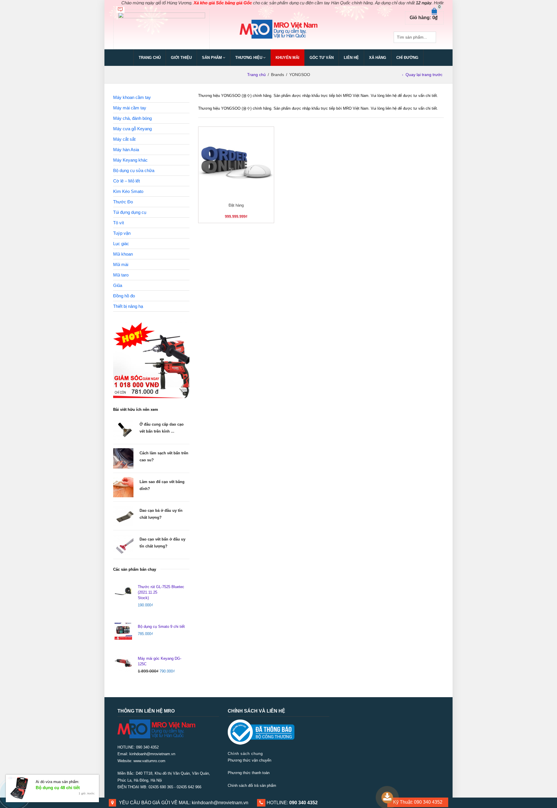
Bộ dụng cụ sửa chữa (133, 170)
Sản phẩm (212, 57)
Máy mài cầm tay (129, 107)
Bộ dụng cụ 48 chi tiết (58, 787)
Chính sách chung (245, 753)
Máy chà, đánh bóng (132, 118)
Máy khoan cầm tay (132, 97)
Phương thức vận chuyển (249, 760)
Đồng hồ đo (124, 295)
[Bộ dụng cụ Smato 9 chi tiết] (123, 631)
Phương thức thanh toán (249, 773)
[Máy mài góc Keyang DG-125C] (123, 663)
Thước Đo (123, 201)
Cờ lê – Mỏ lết (126, 180)
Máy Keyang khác (130, 160)
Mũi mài (120, 264)
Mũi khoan (123, 254)
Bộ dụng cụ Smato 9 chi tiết (161, 626)
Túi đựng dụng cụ (129, 212)
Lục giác (121, 243)
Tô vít (118, 222)
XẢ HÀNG (377, 57)
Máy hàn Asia (126, 149)
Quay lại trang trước (424, 74)
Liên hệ (351, 57)
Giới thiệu (181, 57)
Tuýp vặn (122, 233)
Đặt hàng (236, 205)
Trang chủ (150, 57)
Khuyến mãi (287, 57)
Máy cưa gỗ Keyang (132, 128)
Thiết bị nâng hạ (128, 306)
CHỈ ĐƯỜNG (407, 57)
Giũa (117, 285)
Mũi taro (121, 274)
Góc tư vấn (322, 57)
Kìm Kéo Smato (128, 191)
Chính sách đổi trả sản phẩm (252, 785)
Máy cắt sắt (124, 139)
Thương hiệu (248, 57)
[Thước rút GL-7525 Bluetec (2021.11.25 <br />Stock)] (123, 591)
